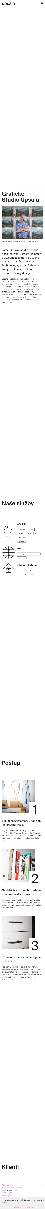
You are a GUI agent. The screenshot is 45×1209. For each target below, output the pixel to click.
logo (32, 529)
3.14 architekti (7, 1185)
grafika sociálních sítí (34, 554)
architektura (21, 570)
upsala (8, 3)
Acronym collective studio (12, 1188)
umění (29, 533)
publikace (21, 533)
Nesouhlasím (29, 1207)
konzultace (21, 541)
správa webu (22, 558)
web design (21, 554)
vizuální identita (22, 529)
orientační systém (23, 574)
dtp (31, 537)
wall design (31, 570)
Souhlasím (17, 1207)
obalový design (22, 537)
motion (37, 533)
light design (34, 574)
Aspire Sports (7, 1196)
